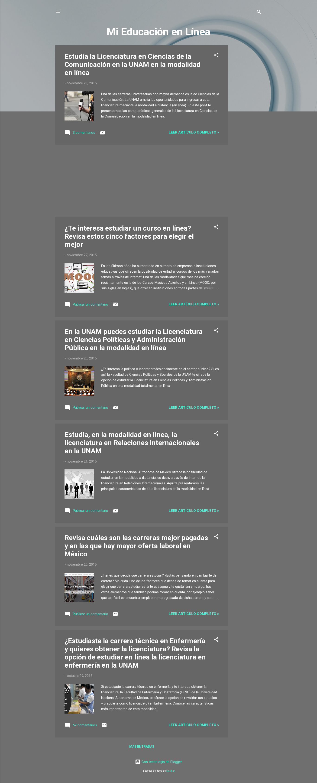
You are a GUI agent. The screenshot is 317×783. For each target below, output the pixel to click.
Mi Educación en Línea (158, 32)
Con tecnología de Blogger (161, 762)
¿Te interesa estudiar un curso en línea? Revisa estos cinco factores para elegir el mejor (129, 236)
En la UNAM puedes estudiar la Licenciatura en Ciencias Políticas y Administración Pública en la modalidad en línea (134, 339)
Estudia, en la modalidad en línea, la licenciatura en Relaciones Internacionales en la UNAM (132, 443)
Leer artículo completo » (194, 132)
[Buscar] (259, 13)
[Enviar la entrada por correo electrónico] (102, 134)
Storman (170, 770)
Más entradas (141, 746)
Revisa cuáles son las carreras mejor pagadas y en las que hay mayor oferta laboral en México (136, 546)
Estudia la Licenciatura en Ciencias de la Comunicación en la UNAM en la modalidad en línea (133, 64)
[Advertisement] (247, 115)
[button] (216, 55)
